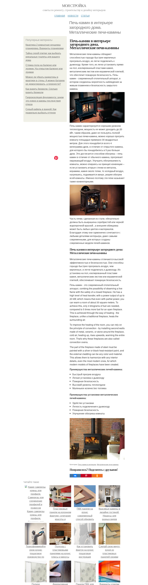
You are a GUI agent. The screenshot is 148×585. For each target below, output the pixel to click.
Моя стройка (74, 5)
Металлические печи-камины (108, 464)
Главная (59, 15)
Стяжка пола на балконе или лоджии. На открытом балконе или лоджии (44, 68)
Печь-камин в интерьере (87, 464)
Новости (73, 15)
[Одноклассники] (97, 475)
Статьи (85, 15)
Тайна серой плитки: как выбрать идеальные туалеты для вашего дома (43, 56)
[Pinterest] (86, 475)
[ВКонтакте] (75, 475)
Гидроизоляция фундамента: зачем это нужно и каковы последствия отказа (45, 101)
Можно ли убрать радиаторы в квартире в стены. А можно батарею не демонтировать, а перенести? (45, 80)
